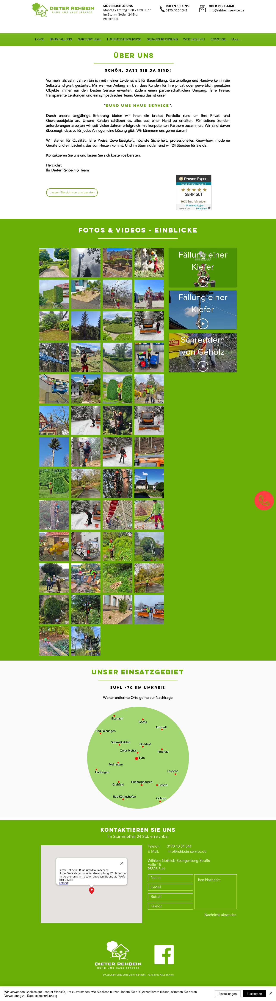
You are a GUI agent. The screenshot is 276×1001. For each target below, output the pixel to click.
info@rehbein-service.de (187, 851)
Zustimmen (254, 994)
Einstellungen (227, 994)
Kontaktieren (56, 155)
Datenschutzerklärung (42, 995)
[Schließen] (270, 994)
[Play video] (203, 281)
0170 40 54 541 (179, 846)
